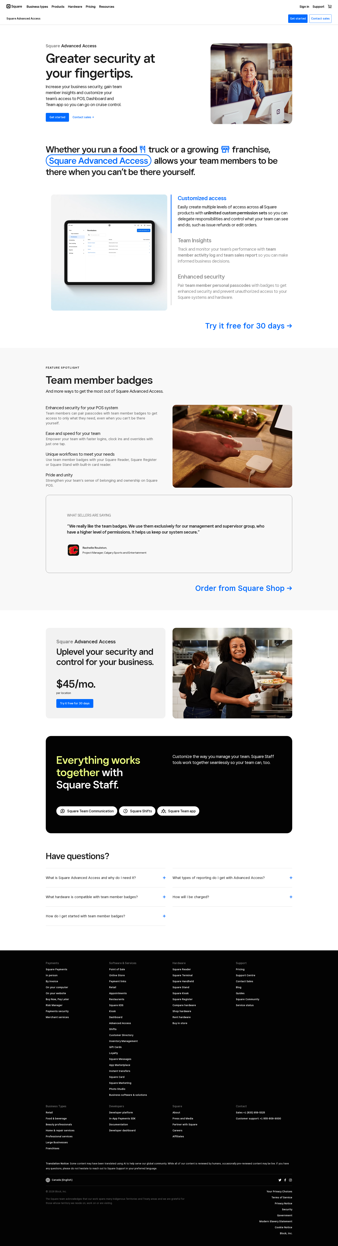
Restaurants (116, 999)
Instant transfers (119, 1071)
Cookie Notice (283, 1227)
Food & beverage (56, 1118)
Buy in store (180, 1023)
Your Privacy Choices (279, 1191)
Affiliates (178, 1136)
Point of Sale (117, 969)
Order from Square (240, 588)
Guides (240, 993)
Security (287, 1209)
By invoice (52, 981)
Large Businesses (57, 1142)
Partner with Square (185, 1124)
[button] (105, 879)
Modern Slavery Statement (275, 1221)
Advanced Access (120, 1023)
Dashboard (115, 1017)
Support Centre (245, 975)
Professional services (59, 1136)
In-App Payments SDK (122, 1118)
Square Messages (120, 1059)
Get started (57, 117)
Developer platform (121, 1112)
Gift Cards (115, 1047)
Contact (82, 117)
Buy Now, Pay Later (57, 999)
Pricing (240, 969)
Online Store (117, 975)
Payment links (117, 981)
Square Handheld (183, 981)
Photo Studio (117, 1089)
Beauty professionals (59, 1124)
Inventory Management (123, 1041)
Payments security (57, 1011)
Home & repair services (60, 1130)
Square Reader (182, 969)
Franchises (52, 1148)
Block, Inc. (286, 1233)
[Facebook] (285, 1179)
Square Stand (181, 987)
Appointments (118, 993)
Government (284, 1215)
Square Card (116, 1077)
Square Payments (56, 969)
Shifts (113, 1029)
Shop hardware (182, 1011)
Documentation (118, 1124)
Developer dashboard (122, 1130)
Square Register (183, 999)
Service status (245, 1005)
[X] (280, 1179)
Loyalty (113, 1053)
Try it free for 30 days (75, 703)
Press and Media (183, 1118)
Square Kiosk (181, 993)
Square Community (247, 999)
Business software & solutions (128, 1095)
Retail (112, 987)
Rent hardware (182, 1017)
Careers (177, 1130)
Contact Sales (244, 981)
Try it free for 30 (245, 325)
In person (52, 975)
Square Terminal (183, 975)
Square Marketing (120, 1083)
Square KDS (116, 1005)
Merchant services (57, 1017)
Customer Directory (121, 1035)
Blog (238, 987)
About (176, 1112)
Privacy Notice (283, 1203)
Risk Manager (54, 1005)
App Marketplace (119, 1065)
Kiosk (112, 1011)
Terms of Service (281, 1197)
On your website (56, 993)
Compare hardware (184, 1005)
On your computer (57, 987)
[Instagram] (290, 1179)
